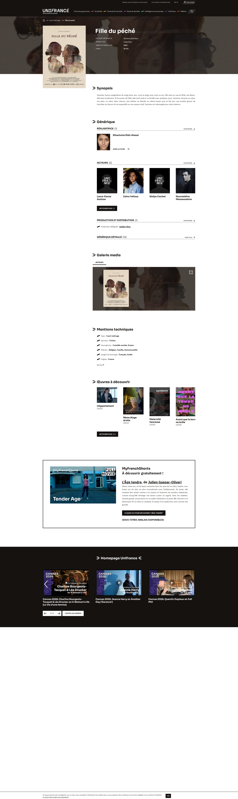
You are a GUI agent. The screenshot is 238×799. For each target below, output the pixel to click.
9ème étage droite (130, 419)
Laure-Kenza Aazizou (104, 198)
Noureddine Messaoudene (184, 198)
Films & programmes (82, 11)
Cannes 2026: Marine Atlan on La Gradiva (171, 599)
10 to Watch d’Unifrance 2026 (161, 2)
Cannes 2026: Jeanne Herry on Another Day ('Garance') (65, 600)
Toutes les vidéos (73, 613)
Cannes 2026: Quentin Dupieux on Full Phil (117, 600)
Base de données (133, 11)
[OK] (168, 796)
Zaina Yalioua (130, 196)
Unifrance (172, 11)
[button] (191, 272)
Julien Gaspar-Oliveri (165, 482)
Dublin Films (128, 42)
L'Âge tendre (131, 482)
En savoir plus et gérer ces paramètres (56, 797)
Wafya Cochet (157, 196)
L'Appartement (105, 406)
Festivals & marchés (114, 11)
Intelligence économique (154, 11)
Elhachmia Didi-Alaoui (131, 38)
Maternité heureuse (155, 420)
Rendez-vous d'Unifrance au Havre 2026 (134, 2)
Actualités (98, 11)
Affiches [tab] (99, 262)
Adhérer (184, 11)
